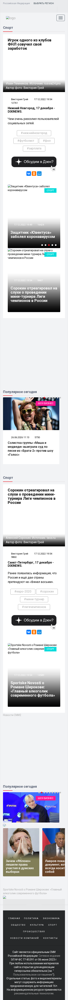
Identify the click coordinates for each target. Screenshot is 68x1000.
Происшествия (34, 931)
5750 (37, 437)
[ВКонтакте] (28, 173)
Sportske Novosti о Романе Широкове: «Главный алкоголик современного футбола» (33, 689)
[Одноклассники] (34, 173)
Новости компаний (24, 938)
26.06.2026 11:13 (20, 437)
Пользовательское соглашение (32, 974)
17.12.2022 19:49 (22, 224)
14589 (40, 675)
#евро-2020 (22, 591)
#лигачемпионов (34, 607)
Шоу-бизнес (45, 403)
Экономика (51, 918)
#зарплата (34, 148)
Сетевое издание (49, 955)
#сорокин (47, 591)
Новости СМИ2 (12, 715)
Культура (37, 925)
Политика (31, 918)
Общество (18, 925)
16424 (40, 224)
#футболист (25, 140)
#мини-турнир (34, 599)
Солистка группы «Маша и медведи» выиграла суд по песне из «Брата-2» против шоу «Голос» (30, 448)
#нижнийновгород (34, 133)
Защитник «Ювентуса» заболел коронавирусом (33, 234)
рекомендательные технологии (33, 993)
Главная (14, 918)
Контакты (50, 938)
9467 (40, 280)
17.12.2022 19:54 (43, 99)
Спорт (50, 190)
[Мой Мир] (39, 173)
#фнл (47, 140)
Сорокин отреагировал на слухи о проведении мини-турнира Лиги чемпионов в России (34, 294)
